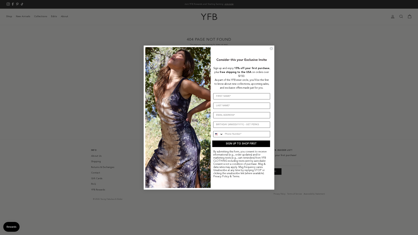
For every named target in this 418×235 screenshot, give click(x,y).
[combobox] (218, 134)
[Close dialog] (271, 48)
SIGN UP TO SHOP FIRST (241, 143)
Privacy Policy (221, 176)
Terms (235, 176)
